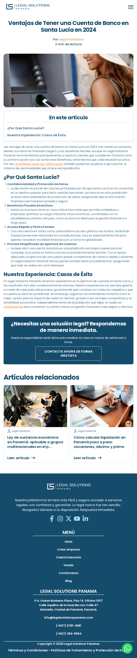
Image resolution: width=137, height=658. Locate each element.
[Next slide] (128, 424)
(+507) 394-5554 (68, 634)
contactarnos (13, 307)
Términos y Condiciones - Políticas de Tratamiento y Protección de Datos (68, 650)
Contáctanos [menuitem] (68, 573)
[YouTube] (77, 519)
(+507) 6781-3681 (68, 626)
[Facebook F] (52, 519)
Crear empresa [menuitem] (68, 549)
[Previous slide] (8, 424)
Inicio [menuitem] (68, 542)
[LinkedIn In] (85, 519)
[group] (35, 424)
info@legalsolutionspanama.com (68, 618)
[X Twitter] (68, 519)
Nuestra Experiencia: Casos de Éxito (36, 135)
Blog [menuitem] (68, 581)
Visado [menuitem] (69, 565)
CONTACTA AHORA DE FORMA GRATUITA (69, 353)
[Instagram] (60, 519)
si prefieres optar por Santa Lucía (38, 164)
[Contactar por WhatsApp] (127, 648)
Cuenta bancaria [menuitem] (68, 557)
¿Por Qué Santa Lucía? (25, 128)
